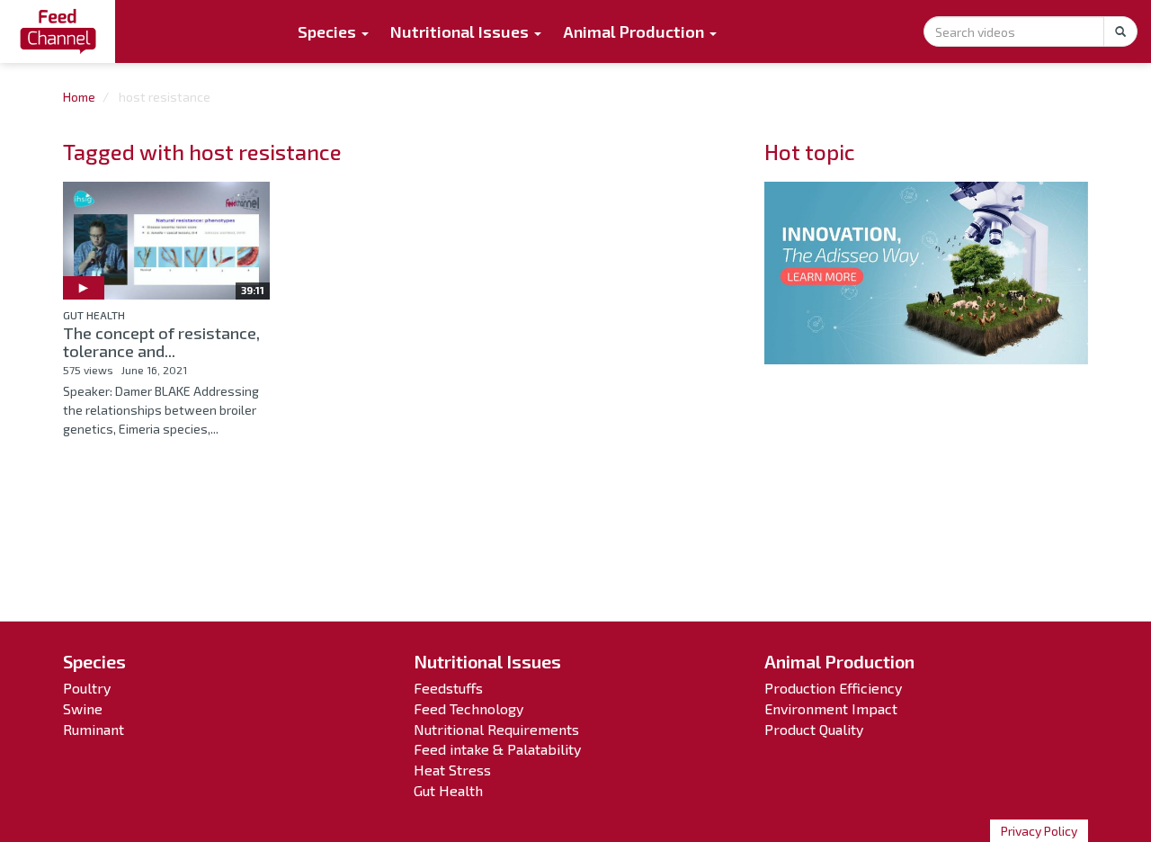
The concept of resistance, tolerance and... (161, 342)
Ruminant (93, 729)
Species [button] (329, 31)
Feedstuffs (448, 687)
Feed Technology (468, 708)
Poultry (87, 687)
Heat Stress (452, 769)
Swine (83, 708)
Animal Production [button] (635, 31)
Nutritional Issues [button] (461, 31)
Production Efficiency (833, 687)
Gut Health (94, 315)
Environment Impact (830, 708)
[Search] (1120, 31)
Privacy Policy (1039, 830)
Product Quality (813, 729)
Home (79, 96)
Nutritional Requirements (496, 729)
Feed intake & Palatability (497, 748)
